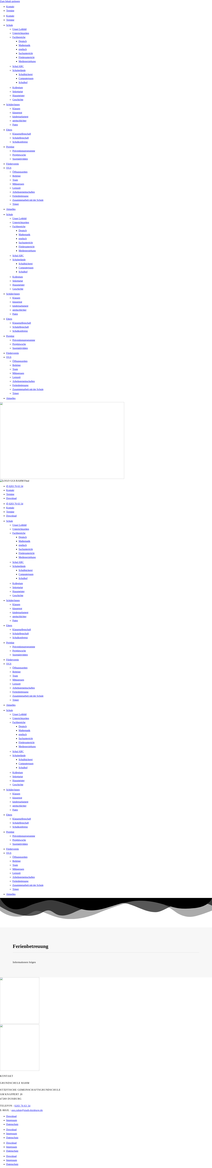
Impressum (11, 1120)
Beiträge (16, 176)
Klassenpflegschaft (21, 133)
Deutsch (23, 41)
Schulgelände (19, 70)
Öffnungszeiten (19, 172)
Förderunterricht (26, 57)
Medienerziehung (27, 61)
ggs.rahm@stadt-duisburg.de (27, 1110)
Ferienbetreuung (20, 196)
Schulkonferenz (20, 142)
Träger (15, 204)
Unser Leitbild (19, 29)
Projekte (10, 146)
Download (11, 498)
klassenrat (17, 112)
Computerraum (26, 78)
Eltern (9, 129)
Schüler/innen (13, 104)
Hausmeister (18, 95)
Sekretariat (17, 91)
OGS (8, 168)
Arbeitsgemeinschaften (23, 192)
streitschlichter (19, 120)
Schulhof (23, 82)
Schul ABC (18, 66)
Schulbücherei (26, 74)
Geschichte (17, 99)
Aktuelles (11, 209)
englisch (23, 49)
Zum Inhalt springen (10, 1)
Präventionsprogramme (23, 151)
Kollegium (17, 87)
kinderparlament (20, 116)
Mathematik (24, 45)
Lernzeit (16, 188)
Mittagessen (18, 184)
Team (15, 180)
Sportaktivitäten (20, 159)
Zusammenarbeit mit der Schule (27, 200)
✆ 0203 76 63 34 (14, 486)
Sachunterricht (26, 53)
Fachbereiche (18, 37)
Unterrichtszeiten (20, 33)
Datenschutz (12, 1124)
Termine (10, 10)
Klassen (16, 108)
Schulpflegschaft (20, 138)
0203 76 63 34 (22, 1105)
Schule (9, 25)
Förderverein (12, 164)
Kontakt (10, 6)
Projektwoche (19, 155)
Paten (15, 124)
